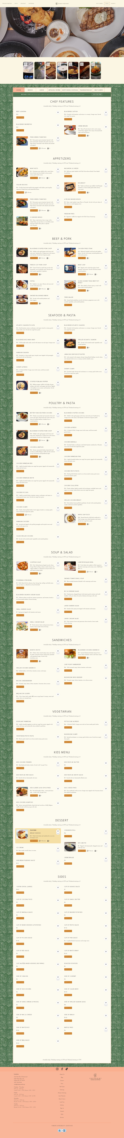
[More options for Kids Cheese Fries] (106, 788)
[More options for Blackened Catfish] (106, 112)
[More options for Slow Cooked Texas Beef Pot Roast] (106, 282)
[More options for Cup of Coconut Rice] (58, 900)
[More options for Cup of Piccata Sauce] (58, 938)
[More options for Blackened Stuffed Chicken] (106, 414)
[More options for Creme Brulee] (106, 858)
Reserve (23, 3)
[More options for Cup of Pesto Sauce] (106, 926)
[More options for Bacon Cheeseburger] (58, 681)
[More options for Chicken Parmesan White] (58, 479)
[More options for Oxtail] (58, 282)
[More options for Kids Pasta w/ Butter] (106, 763)
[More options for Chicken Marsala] (106, 443)
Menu (16, 3)
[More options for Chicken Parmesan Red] (58, 464)
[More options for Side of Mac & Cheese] (58, 1015)
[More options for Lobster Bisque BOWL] (106, 563)
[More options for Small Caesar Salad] (58, 623)
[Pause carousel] (123, 56)
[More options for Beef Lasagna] (58, 112)
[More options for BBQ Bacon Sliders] (58, 694)
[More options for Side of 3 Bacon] (58, 977)
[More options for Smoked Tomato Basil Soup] (106, 579)
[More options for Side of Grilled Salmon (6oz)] (106, 1002)
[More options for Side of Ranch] (106, 1015)
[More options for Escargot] (106, 184)
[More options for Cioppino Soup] (58, 563)
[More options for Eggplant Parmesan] (58, 722)
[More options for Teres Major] (106, 298)
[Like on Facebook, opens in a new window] (62, 1069)
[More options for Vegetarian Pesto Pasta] (58, 737)
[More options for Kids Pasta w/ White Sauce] (106, 776)
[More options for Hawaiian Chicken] (58, 522)
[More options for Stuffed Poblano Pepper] (58, 382)
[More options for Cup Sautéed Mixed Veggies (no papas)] (58, 964)
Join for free (97, 94)
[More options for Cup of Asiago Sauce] (106, 887)
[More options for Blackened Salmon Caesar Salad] (58, 595)
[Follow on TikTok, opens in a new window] (66, 1069)
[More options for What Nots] (58, 169)
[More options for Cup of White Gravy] (106, 951)
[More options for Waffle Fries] (106, 1028)
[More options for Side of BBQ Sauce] (58, 1041)
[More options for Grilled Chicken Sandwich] (58, 669)
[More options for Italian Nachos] (58, 185)
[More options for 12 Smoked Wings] (58, 218)
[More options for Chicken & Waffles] (58, 448)
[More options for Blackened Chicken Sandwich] (106, 651)
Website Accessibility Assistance (62, 1125)
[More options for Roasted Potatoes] (106, 964)
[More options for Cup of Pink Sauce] (106, 938)
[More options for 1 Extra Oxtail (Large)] (58, 887)
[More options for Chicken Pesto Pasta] (106, 472)
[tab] (19, 90)
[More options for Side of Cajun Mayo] (106, 990)
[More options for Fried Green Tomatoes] (58, 138)
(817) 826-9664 (18, 1082)
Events (113, 3)
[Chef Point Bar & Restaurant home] (62, 3)
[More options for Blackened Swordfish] (58, 125)
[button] (38, 115)
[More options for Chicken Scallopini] (106, 486)
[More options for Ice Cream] (58, 848)
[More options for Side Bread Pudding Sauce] (58, 861)
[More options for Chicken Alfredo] (106, 428)
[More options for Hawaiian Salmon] (58, 353)
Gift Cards (99, 3)
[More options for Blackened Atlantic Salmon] (106, 326)
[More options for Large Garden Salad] (106, 606)
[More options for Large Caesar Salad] (106, 619)
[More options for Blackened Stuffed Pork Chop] (58, 249)
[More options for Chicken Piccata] (58, 493)
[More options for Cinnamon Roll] (106, 831)
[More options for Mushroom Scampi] (106, 735)
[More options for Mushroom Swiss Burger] (106, 678)
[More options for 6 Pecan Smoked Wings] (106, 200)
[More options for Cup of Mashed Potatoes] (106, 913)
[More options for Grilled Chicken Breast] (106, 501)
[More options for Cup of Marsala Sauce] (58, 913)
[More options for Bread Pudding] (58, 831)
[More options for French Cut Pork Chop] (58, 266)
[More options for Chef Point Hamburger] (106, 665)
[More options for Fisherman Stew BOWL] (58, 581)
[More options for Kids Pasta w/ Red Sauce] (58, 776)
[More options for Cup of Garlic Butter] (106, 900)
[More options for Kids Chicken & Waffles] (58, 803)
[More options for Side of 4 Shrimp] (106, 977)
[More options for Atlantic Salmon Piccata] (58, 326)
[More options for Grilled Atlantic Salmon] (106, 340)
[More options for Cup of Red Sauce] (58, 951)
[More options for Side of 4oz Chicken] (58, 990)
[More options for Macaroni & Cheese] (106, 169)
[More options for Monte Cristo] (58, 651)
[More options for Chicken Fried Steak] (106, 249)
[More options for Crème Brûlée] (106, 127)
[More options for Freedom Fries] (106, 214)
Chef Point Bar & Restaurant (95, 1077)
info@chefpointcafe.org (19, 1084)
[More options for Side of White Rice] (58, 1028)
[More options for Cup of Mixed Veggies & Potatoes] (58, 926)
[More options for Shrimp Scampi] (106, 369)
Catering (31, 3)
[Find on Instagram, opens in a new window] (57, 1069)
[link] (20, 117)
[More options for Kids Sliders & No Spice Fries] (58, 788)
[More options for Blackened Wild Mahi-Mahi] (58, 340)
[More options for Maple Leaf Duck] (106, 515)
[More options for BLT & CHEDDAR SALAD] (106, 592)
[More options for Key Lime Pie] (106, 844)
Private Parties (7, 3)
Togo (107, 3)
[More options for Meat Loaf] (106, 266)
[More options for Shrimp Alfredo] (58, 368)
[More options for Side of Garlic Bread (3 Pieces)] (58, 1002)
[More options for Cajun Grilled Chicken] (58, 537)
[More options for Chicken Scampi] (58, 508)
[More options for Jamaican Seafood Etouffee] (106, 355)
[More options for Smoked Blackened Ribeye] (58, 296)
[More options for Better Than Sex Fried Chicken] (58, 414)
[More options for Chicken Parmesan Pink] (106, 457)
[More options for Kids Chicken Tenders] (58, 763)
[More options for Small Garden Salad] (58, 610)
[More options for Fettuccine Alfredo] (106, 722)
